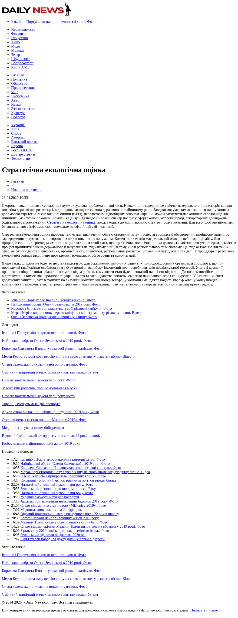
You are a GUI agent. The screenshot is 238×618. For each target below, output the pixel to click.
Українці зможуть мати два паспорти (31, 404)
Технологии (20, 158)
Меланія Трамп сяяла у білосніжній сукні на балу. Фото (64, 522)
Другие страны (23, 154)
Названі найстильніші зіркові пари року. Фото (38, 380)
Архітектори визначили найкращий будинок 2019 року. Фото (50, 412)
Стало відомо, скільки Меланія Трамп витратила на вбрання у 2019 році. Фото (82, 526)
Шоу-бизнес (20, 59)
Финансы (18, 34)
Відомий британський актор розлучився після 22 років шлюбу (51, 436)
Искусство (19, 38)
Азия (15, 129)
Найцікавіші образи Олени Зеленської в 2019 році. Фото (55, 304)
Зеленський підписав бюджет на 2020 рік (53, 535)
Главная (17, 181)
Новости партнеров (26, 190)
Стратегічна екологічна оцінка (71, 222)
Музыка (17, 50)
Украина (18, 125)
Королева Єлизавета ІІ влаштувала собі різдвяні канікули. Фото (61, 308)
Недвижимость (23, 29)
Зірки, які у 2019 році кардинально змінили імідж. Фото (64, 531)
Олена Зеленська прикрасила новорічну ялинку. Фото (54, 317)
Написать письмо (204, 610)
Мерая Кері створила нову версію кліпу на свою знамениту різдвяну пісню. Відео (76, 313)
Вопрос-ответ (22, 63)
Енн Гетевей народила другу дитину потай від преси (62, 539)
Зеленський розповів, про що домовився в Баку (39, 388)
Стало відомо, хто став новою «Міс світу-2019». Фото (44, 420)
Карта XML (20, 67)
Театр (15, 55)
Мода (15, 46)
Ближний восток (24, 142)
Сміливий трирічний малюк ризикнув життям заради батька (50, 372)
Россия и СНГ (22, 150)
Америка (18, 137)
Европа (17, 146)
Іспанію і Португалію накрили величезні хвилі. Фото (53, 22)
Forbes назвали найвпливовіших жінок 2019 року (41, 443)
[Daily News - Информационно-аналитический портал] (37, 15)
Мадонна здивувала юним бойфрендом (33, 428)
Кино (15, 42)
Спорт (16, 133)
